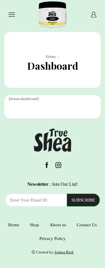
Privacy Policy (52, 238)
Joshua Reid (64, 252)
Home (51, 57)
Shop (34, 225)
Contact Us (87, 225)
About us (58, 225)
